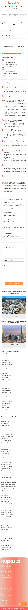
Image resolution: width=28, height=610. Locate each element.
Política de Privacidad (5, 590)
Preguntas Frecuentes (6, 595)
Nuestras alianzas (5, 575)
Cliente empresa (4, 592)
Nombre (6, 249)
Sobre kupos (3, 573)
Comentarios (7, 271)
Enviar (24, 603)
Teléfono (6, 265)
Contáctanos (4, 580)
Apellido (6, 255)
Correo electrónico (8, 260)
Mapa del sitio (4, 593)
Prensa (2, 579)
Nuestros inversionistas (6, 577)
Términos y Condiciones (6, 588)
